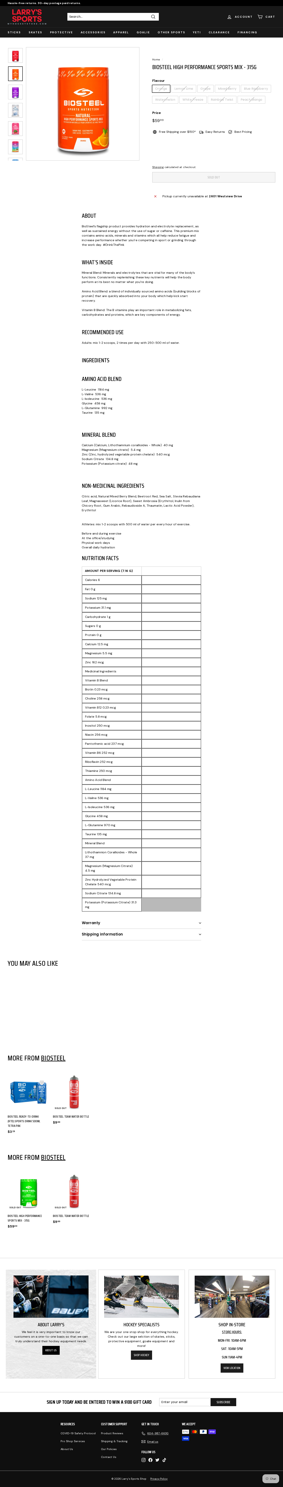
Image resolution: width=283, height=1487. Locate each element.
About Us (51, 1350)
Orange (161, 88)
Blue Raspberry (256, 88)
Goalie (143, 32)
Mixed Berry (227, 88)
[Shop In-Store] (232, 1297)
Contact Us (108, 1457)
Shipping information (102, 934)
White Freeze (193, 99)
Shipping (158, 167)
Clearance (219, 32)
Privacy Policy (159, 1478)
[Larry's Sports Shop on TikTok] (164, 1460)
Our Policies (109, 1449)
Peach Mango (251, 99)
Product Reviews (112, 1433)
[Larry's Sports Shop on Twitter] (157, 1460)
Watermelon (165, 99)
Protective (61, 32)
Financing (247, 32)
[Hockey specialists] (141, 1297)
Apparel (121, 32)
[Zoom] (82, 103)
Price (156, 113)
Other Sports (171, 32)
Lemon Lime (183, 88)
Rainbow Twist (222, 99)
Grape (205, 88)
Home (156, 59)
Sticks (14, 32)
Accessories (93, 32)
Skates (35, 32)
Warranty (91, 923)
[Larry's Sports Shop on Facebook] (150, 1460)
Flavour (158, 81)
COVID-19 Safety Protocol (78, 1433)
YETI (197, 32)
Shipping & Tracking (114, 1441)
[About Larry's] (51, 1296)
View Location (232, 1368)
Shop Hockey (141, 1355)
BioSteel (53, 1058)
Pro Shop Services (73, 1441)
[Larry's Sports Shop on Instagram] (144, 1460)
